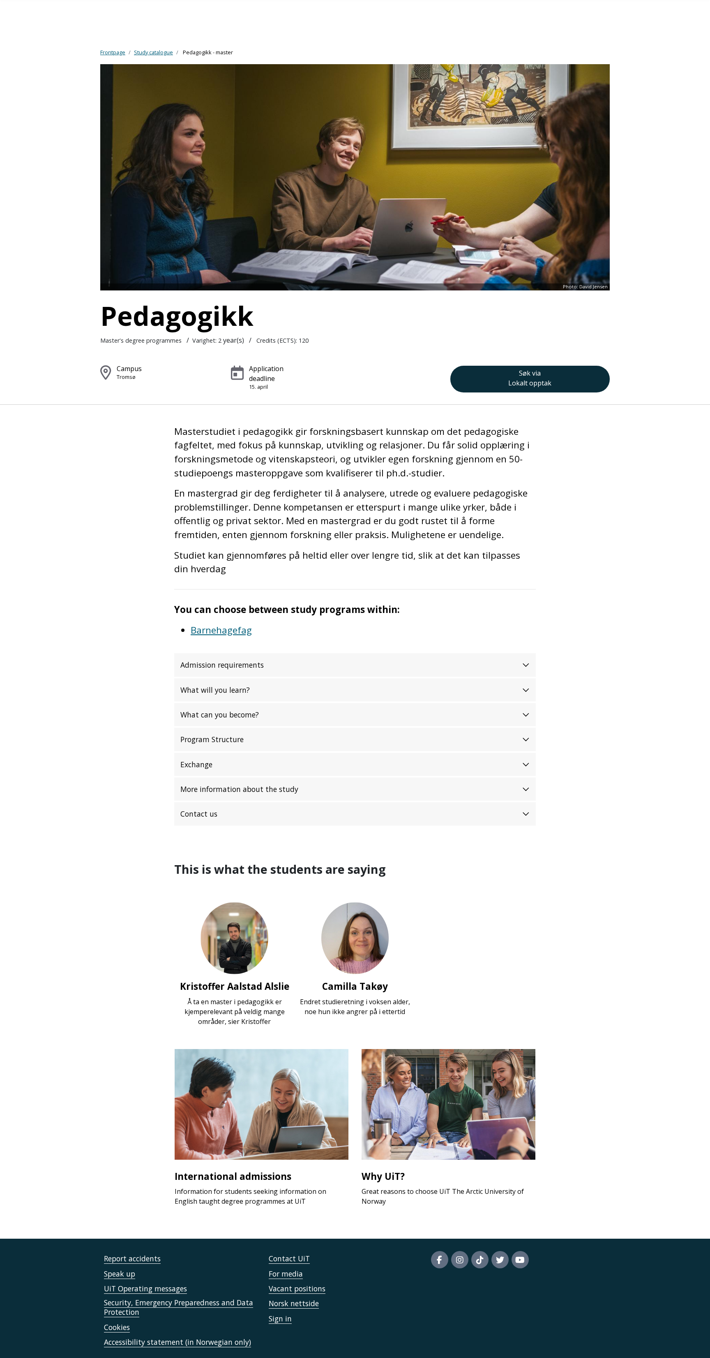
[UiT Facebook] (439, 1259)
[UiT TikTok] (480, 1259)
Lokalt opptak (529, 378)
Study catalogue (153, 52)
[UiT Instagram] (459, 1259)
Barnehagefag (221, 630)
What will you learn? (215, 690)
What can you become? (219, 715)
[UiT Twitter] (500, 1259)
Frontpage (112, 52)
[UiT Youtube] (520, 1259)
